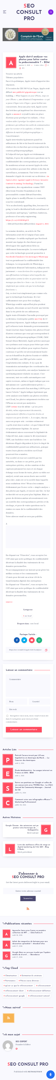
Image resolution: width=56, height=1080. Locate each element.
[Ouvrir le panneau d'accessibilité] (50, 1074)
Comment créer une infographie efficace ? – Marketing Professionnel (34, 801)
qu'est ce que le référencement (19, 986)
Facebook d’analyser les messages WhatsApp (27, 257)
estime (14, 407)
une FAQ (38, 319)
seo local (28, 616)
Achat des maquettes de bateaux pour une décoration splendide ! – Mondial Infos (30, 943)
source (9, 602)
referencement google (15, 996)
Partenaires (10, 981)
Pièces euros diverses (29, 981)
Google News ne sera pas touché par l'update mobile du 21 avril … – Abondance (31, 954)
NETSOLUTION (35, 1072)
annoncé (17, 114)
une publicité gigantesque (25, 92)
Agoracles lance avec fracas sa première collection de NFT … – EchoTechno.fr (29, 932)
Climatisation (11, 976)
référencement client (14, 991)
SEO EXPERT (21, 1042)
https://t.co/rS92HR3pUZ (17, 220)
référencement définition (40, 991)
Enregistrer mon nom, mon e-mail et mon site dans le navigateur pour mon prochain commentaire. (27, 719)
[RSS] (28, 908)
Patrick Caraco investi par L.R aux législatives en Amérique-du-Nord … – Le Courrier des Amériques (32, 758)
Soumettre (28, 898)
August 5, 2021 (42, 224)
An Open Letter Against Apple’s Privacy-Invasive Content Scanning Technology (27, 180)
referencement (44, 986)
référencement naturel (40, 996)
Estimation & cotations (32, 976)
